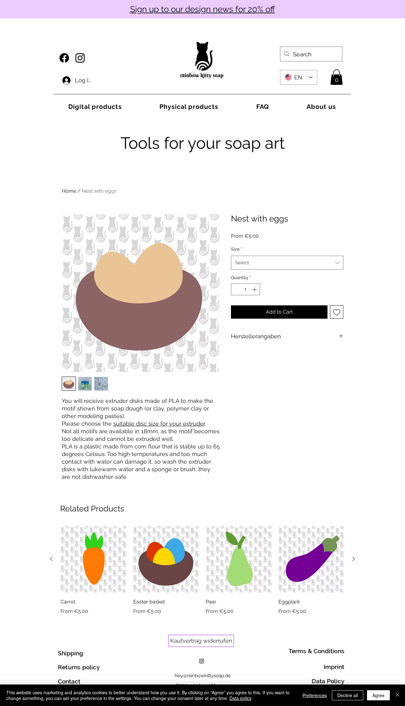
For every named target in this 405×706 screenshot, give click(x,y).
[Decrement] (236, 289)
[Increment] (255, 289)
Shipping (70, 653)
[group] (202, 570)
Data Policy (328, 681)
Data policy (240, 698)
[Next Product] (354, 559)
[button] (336, 77)
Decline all (347, 695)
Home (69, 191)
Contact (69, 681)
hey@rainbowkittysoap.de (203, 675)
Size (236, 249)
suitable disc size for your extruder (159, 423)
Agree (378, 695)
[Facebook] (64, 58)
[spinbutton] (245, 289)
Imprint (334, 666)
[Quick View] (93, 559)
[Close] (397, 695)
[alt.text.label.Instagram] (80, 58)
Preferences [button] (314, 695)
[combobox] (287, 263)
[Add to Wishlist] (336, 312)
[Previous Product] (51, 559)
